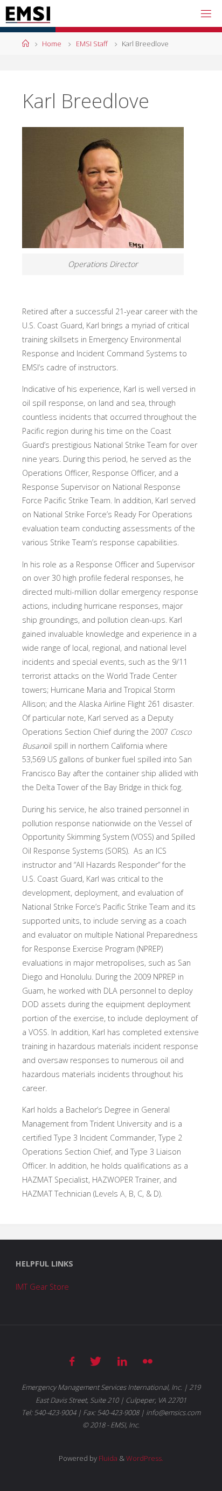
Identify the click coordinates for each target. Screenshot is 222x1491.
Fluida (107, 1458)
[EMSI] (27, 13)
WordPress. (144, 1458)
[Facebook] (72, 1361)
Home (51, 43)
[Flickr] (147, 1361)
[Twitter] (96, 1361)
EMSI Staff (92, 43)
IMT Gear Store (42, 1287)
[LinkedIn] (122, 1361)
